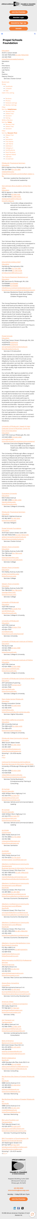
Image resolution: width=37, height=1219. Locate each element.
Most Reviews (10, 152)
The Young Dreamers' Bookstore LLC (15, 277)
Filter (3, 107)
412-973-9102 (15, 989)
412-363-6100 (15, 1085)
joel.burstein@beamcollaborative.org (15, 1066)
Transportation (7, 1022)
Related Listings (11, 103)
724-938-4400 (17, 726)
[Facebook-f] (18, 1208)
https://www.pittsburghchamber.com (15, 879)
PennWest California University (13, 720)
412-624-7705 (16, 627)
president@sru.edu (9, 592)
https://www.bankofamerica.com (13, 1054)
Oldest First (9, 113)
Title (6, 137)
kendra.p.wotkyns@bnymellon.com (14, 1147)
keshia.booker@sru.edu (10, 557)
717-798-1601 (15, 1008)
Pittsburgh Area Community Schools (15, 738)
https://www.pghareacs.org (11, 751)
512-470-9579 (15, 1047)
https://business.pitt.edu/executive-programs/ (18, 441)
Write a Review (7, 120)
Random (8, 116)
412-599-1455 (15, 194)
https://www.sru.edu (9, 576)
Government (6, 832)
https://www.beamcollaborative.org (14, 1069)
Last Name (9, 144)
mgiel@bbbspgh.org (9, 1110)
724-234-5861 (16, 169)
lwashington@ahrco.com (11, 954)
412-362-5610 (15, 518)
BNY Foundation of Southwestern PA (15, 1138)
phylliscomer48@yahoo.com (12, 273)
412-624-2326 (16, 770)
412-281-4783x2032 (21, 872)
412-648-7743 (16, 609)
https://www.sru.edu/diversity (12, 560)
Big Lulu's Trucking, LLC (10, 1120)
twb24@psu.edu (8, 710)
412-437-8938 (16, 1064)
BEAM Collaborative (9, 1058)
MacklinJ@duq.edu (9, 502)
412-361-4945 (15, 745)
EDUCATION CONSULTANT (11, 262)
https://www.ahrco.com (10, 956)
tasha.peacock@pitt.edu (10, 669)
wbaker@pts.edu (8, 172)
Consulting (6, 985)
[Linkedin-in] (14, 1208)
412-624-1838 (15, 648)
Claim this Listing (8, 93)
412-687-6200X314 (21, 949)
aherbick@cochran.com (10, 798)
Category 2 (9, 148)
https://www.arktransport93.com (13, 1031)
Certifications (10, 150)
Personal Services (8, 965)
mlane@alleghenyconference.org (14, 894)
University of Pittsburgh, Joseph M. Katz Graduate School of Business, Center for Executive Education (16, 429)
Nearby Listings (11, 105)
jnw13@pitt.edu (7, 631)
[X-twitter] (22, 1208)
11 (6, 1153)
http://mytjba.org (8, 201)
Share (4, 84)
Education (5, 50)
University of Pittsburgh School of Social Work (18, 678)
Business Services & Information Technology (17, 764)
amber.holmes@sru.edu (10, 574)
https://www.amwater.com (11, 1012)
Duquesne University (9, 493)
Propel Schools (7, 336)
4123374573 (14, 342)
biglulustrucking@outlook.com (13, 1128)
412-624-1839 (15, 666)
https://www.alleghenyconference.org (15, 896)
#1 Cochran (6, 789)
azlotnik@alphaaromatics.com (13, 973)
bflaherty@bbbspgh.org (10, 1089)
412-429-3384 (16, 268)
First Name (9, 141)
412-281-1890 (15, 892)
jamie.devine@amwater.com (12, 1010)
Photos (8, 101)
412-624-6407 (16, 685)
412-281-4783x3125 (21, 931)
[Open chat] (32, 1214)
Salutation (9, 139)
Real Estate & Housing (10, 945)
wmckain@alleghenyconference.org (15, 912)
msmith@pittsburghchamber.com (14, 877)
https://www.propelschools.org (13, 59)
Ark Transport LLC (8, 1020)
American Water (7, 1002)
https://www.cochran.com (11, 800)
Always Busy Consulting (10, 983)
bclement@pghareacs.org (11, 749)
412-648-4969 (17, 437)
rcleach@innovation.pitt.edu (12, 775)
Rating (7, 118)
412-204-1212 (15, 1108)
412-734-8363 (16, 837)
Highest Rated (10, 154)
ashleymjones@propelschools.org (14, 537)
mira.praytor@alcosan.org (11, 841)
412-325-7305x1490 (22, 535)
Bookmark (5, 82)
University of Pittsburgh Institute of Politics (17, 641)
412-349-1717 (15, 795)
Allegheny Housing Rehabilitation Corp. (16, 943)
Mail (6, 91)
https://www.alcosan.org (10, 843)
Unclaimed (9, 159)
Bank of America (8, 1041)
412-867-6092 (16, 196)
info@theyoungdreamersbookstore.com (16, 288)
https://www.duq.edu (9, 504)
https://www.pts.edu (9, 520)
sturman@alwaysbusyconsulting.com (15, 992)
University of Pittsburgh (10, 602)
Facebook (8, 86)
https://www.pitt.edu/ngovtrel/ (13, 634)
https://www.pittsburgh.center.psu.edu (16, 712)
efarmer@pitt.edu (8, 689)
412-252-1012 (15, 969)
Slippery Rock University (10, 547)
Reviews (8, 98)
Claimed (8, 156)
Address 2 (8, 146)
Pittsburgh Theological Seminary (13, 163)
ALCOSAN (5, 830)
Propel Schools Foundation (11, 528)
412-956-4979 (16, 1026)
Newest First (9, 111)
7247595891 (14, 283)
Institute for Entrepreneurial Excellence (16, 762)
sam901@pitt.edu (8, 611)
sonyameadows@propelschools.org (14, 347)
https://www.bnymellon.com (12, 1149)
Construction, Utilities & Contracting (15, 1004)
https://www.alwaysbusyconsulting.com (16, 994)
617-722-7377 (15, 1145)
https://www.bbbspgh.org (11, 1091)
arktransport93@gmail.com (11, 1029)
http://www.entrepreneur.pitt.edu (14, 777)
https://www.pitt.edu (9, 613)
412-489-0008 (17, 271)
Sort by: (9, 109)
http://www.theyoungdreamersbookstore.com (18, 290)
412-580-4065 (16, 500)
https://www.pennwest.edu (11, 730)
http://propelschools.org (10, 349)
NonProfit (5, 888)
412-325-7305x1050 (22, 55)
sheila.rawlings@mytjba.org (11, 199)
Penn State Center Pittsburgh (12, 699)
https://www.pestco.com (10, 975)
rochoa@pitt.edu (8, 439)
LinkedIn (8, 88)
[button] (2, 33)
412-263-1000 (16, 705)
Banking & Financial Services (12, 1043)
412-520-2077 (16, 1126)
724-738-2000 (17, 590)
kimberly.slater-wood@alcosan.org (14, 860)
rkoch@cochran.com (9, 818)
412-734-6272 (15, 857)
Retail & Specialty (8, 791)
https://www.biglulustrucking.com (14, 1131)
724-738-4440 (17, 553)
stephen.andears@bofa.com (12, 1051)
